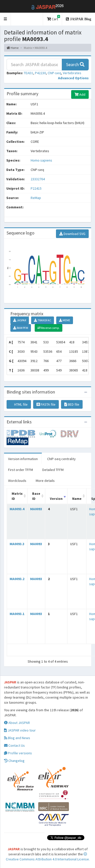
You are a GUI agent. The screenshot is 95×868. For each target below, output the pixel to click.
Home (14, 48)
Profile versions (19, 753)
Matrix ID (17, 496)
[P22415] (23, 433)
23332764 (38, 179)
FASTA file (47, 404)
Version (56, 498)
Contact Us (16, 745)
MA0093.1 (17, 613)
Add (82, 94)
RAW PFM (22, 328)
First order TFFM (20, 469)
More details (45, 480)
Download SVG (74, 233)
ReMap (36, 197)
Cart (55, 18)
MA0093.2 (17, 579)
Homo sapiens (41, 160)
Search (73, 64)
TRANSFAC (44, 320)
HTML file (20, 404)
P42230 (40, 73)
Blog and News (18, 738)
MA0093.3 (17, 544)
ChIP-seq (54, 73)
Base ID (36, 496)
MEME (66, 320)
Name (77, 498)
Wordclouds (17, 480)
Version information (23, 459)
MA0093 (36, 509)
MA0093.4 (17, 509)
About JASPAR (19, 722)
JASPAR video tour (21, 730)
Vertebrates (72, 73)
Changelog (16, 760)
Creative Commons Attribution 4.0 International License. (48, 859)
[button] (5, 19)
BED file (73, 404)
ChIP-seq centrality (61, 459)
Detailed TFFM (53, 469)
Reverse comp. (50, 328)
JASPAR (21, 320)
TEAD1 (28, 73)
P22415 (36, 188)
